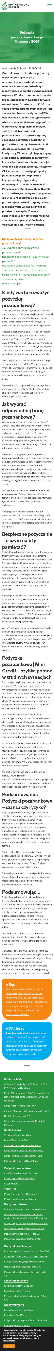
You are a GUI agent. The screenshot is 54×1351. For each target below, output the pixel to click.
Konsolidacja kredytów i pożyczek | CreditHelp (26, 1256)
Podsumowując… (12, 283)
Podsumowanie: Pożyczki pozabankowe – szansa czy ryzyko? (27, 277)
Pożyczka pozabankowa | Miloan (20, 1199)
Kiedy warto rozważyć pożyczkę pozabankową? (22, 241)
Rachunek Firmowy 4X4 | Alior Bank (21, 1161)
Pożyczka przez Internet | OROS (19, 1178)
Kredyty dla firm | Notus (15, 1315)
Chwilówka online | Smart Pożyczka (21, 1173)
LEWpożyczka (11, 1183)
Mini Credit (7, 642)
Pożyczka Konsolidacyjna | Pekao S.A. (22, 1266)
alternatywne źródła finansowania (24, 989)
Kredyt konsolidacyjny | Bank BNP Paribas (24, 1261)
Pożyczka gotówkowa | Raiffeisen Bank (23, 1238)
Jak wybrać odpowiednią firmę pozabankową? (20, 250)
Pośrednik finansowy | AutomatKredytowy (25, 1209)
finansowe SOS (14, 997)
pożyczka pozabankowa (19, 1001)
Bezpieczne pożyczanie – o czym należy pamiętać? (25, 259)
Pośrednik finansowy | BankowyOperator (24, 1228)
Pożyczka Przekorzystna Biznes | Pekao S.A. (25, 1320)
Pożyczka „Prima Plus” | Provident (20, 1194)
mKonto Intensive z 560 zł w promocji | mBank (26, 1111)
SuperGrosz (10, 1188)
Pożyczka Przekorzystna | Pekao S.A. (22, 1233)
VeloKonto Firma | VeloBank (17, 1135)
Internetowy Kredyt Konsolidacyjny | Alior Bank (27, 1251)
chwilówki (11, 993)
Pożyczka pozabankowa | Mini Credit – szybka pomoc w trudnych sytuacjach (25, 268)
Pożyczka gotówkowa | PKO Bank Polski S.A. (26, 1223)
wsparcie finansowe (28, 1010)
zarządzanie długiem (17, 1014)
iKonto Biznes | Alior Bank (16, 1140)
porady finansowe (33, 997)
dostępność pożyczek (30, 993)
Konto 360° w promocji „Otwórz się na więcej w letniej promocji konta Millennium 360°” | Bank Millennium (27, 1097)
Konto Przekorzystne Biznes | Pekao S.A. (24, 1150)
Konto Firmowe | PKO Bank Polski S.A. (22, 1145)
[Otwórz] (49, 5)
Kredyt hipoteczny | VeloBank (18, 1285)
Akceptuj (9, 1346)
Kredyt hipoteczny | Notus (17, 1291)
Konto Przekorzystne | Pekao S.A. (20, 1105)
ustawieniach (9, 1340)
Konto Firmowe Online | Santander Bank (23, 1155)
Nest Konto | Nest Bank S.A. (17, 1116)
